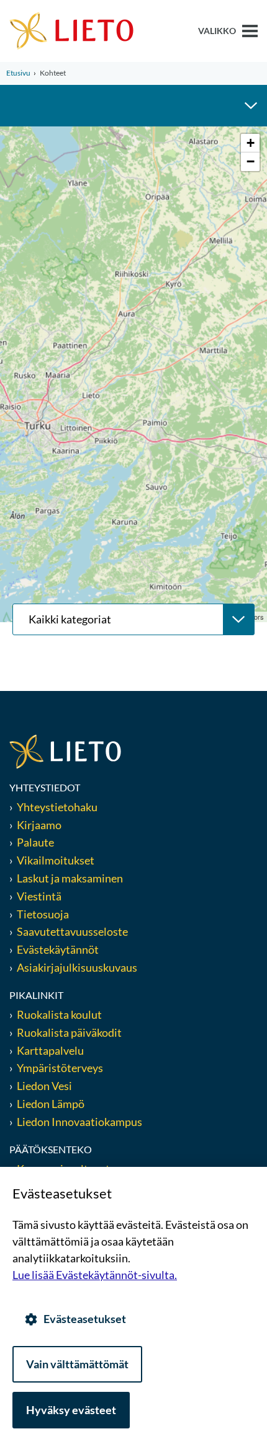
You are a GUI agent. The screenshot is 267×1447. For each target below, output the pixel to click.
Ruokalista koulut (59, 1014)
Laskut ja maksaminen (70, 878)
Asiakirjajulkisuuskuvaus (77, 967)
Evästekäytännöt (58, 949)
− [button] (251, 161)
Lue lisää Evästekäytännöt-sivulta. (94, 1275)
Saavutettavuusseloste (72, 931)
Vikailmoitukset (55, 860)
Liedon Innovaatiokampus (79, 1121)
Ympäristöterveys (60, 1068)
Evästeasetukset (84, 1319)
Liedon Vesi (45, 1086)
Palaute (35, 842)
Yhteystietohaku (57, 807)
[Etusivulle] (71, 30)
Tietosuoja (43, 914)
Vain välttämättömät (77, 1364)
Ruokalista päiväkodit (69, 1032)
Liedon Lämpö (50, 1104)
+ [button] (251, 143)
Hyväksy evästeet (71, 1410)
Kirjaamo (39, 825)
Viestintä (39, 896)
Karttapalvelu (50, 1050)
